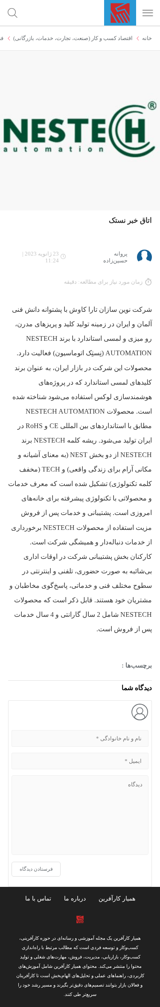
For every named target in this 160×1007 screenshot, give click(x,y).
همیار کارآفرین (117, 898)
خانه (147, 38)
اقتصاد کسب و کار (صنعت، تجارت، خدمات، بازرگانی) (73, 38)
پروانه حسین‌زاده (115, 257)
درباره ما (75, 898)
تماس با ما (38, 898)
